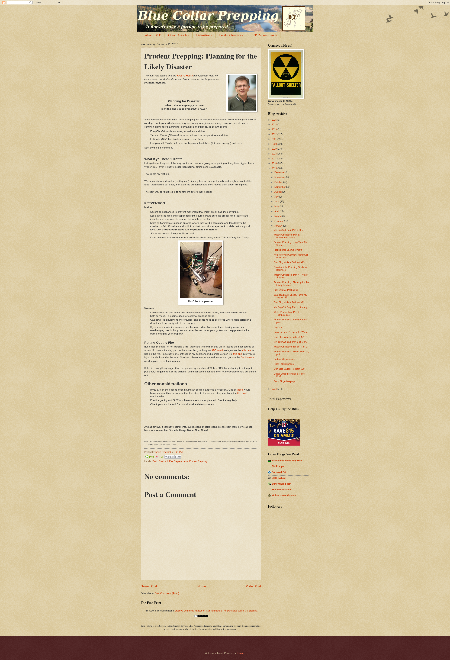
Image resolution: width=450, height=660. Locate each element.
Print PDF (156, 457)
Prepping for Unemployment (288, 250)
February (279, 221)
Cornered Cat (279, 472)
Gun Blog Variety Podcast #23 (289, 262)
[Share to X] (173, 457)
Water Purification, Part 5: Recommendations (287, 236)
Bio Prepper (278, 466)
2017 (274, 158)
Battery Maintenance (284, 359)
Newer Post (149, 586)
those (240, 389)
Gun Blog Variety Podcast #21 (289, 337)
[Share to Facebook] (176, 457)
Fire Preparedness (178, 461)
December (279, 172)
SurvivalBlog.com (281, 483)
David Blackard (160, 461)
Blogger (241, 653)
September (280, 187)
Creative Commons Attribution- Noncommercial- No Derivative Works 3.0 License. (216, 610)
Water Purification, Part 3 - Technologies (287, 313)
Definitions (204, 35)
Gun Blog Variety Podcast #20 (289, 369)
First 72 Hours (185, 75)
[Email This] (166, 457)
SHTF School (279, 478)
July (276, 196)
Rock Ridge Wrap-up (284, 381)
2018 (274, 153)
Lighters (278, 327)
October (278, 182)
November (279, 177)
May (276, 206)
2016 (274, 163)
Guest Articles (178, 35)
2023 (274, 129)
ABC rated (217, 350)
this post (242, 393)
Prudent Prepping (198, 461)
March (277, 216)
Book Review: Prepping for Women (291, 332)
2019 (274, 148)
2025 (274, 119)
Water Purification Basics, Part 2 (290, 346)
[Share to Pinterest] (179, 457)
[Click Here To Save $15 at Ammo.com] (284, 444)
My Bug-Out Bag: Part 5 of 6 (288, 230)
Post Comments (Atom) (167, 593)
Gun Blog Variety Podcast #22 (289, 302)
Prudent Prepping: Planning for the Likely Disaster (291, 283)
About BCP (153, 35)
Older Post (253, 586)
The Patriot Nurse (281, 489)
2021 (274, 139)
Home (201, 586)
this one (246, 350)
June (277, 201)
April (277, 211)
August (278, 192)
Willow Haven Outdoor (284, 495)
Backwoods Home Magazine (287, 460)
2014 (274, 389)
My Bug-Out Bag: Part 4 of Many (290, 307)
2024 (274, 124)
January (278, 225)
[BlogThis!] (169, 457)
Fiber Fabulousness (284, 364)
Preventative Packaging (286, 290)
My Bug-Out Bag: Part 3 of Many (290, 341)
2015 (274, 168)
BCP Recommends (263, 35)
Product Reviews (231, 35)
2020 (274, 144)
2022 (274, 134)
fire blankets (247, 357)
